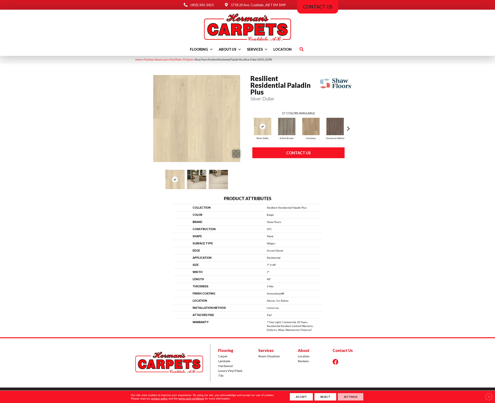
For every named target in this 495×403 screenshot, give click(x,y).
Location (282, 49)
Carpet (222, 356)
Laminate (224, 361)
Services (255, 49)
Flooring (199, 49)
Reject (325, 396)
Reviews (303, 361)
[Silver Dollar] (262, 126)
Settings (350, 396)
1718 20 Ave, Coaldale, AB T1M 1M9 (258, 5)
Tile (220, 375)
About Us (227, 49)
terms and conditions (191, 398)
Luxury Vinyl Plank (230, 370)
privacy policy (159, 398)
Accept (301, 396)
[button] (211, 49)
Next (243, 177)
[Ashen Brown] (286, 126)
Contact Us (298, 152)
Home (138, 59)
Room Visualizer (269, 356)
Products (188, 59)
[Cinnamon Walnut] (335, 126)
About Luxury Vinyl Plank (168, 59)
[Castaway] (311, 126)
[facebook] (335, 362)
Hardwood (225, 366)
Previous (150, 177)
